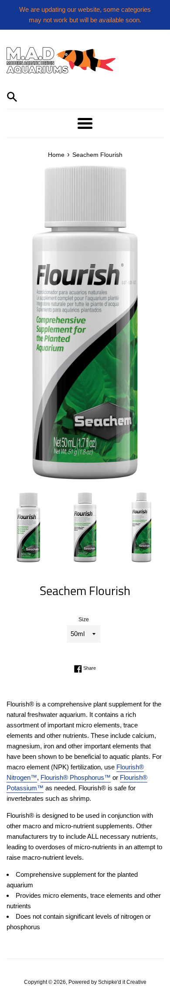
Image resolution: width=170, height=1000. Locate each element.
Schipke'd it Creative (122, 982)
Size (83, 619)
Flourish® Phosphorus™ (76, 777)
